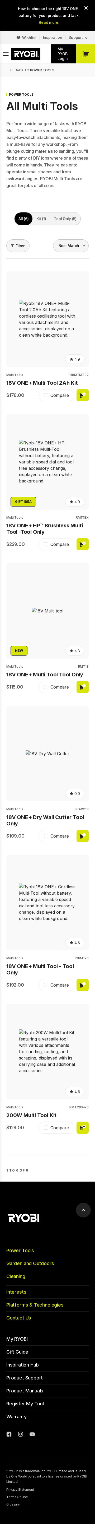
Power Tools (20, 1250)
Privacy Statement (20, 1490)
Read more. (49, 22)
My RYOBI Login (63, 54)
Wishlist (29, 37)
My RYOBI (17, 1339)
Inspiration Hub (22, 1365)
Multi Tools (14, 375)
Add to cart (83, 395)
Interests (16, 1292)
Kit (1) (41, 218)
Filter (20, 246)
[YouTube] (32, 1435)
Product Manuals (24, 1390)
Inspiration (52, 37)
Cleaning (15, 1276)
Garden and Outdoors (30, 1263)
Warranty (16, 1416)
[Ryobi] (25, 54)
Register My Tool (25, 1403)
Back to (34, 70)
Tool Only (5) (65, 218)
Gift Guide (17, 1352)
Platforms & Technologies (35, 1305)
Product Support (24, 1378)
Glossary (13, 1504)
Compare (59, 395)
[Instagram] (20, 1435)
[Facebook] (9, 1435)
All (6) (23, 218)
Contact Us (18, 1318)
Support (76, 37)
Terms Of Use (17, 1497)
